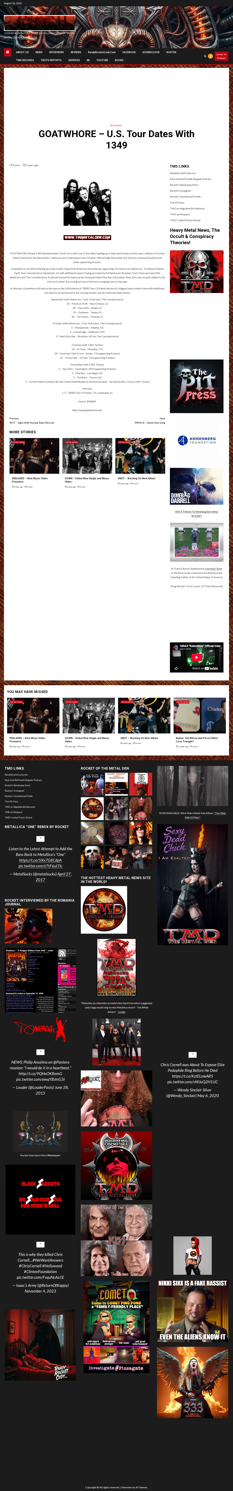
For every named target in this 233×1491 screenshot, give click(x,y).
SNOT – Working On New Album (136, 478)
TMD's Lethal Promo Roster (185, 220)
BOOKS (119, 60)
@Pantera (61, 1062)
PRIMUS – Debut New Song (150, 420)
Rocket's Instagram (180, 190)
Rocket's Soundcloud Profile (185, 196)
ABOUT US (22, 52)
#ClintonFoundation (40, 1271)
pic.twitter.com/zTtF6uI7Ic (40, 865)
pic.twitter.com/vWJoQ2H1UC (192, 1081)
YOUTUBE (102, 60)
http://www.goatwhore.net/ (87, 410)
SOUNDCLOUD (151, 52)
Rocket (16, 165)
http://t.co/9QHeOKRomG (40, 1073)
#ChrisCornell (30, 1265)
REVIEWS (76, 52)
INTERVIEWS (56, 52)
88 (88, 60)
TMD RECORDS (25, 60)
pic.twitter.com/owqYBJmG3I (40, 1079)
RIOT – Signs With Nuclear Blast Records (32, 420)
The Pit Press (177, 202)
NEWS (39, 52)
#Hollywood (52, 1265)
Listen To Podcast (221, 56)
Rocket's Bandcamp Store (184, 184)
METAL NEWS (116, 125)
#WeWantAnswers (47, 1260)
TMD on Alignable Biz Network (187, 208)
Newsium (127, 1487)
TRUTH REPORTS (51, 60)
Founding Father (213, 568)
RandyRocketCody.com (102, 52)
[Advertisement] (116, 95)
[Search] (205, 56)
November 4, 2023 (40, 1291)
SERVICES (74, 60)
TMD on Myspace (180, 214)
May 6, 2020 (208, 1095)
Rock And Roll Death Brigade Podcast (190, 178)
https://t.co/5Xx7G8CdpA (40, 860)
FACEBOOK (129, 52)
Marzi (50, 1155)
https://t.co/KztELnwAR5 (192, 1076)
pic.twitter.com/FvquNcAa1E (40, 1277)
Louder (122, 1011)
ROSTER (171, 52)
